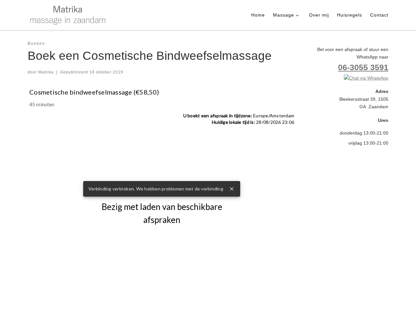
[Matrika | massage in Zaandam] (68, 14)
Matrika (46, 72)
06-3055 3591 (363, 67)
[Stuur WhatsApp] (366, 78)
